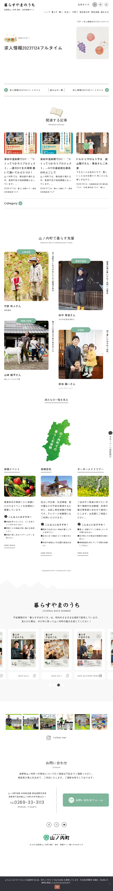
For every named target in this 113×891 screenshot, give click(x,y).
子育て (75, 12)
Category (11, 203)
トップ (47, 12)
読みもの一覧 (56, 90)
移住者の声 (85, 12)
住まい (67, 12)
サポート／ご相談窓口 (110, 447)
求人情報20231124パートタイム (25, 90)
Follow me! (60, 737)
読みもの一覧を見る (56, 399)
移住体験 (95, 12)
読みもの (105, 12)
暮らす (55, 12)
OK (57, 887)
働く (61, 12)
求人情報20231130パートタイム (88, 90)
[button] (50, 685)
